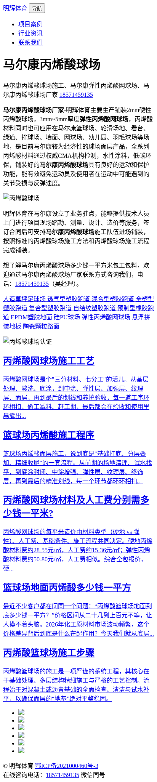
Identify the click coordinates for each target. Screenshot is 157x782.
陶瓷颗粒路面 (41, 326)
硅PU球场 (68, 317)
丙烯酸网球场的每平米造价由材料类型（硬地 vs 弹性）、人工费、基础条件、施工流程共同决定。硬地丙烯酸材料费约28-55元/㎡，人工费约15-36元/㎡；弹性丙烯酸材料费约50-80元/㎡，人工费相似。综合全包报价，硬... (77, 550)
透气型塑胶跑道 (69, 299)
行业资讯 (30, 33)
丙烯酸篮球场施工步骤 (49, 653)
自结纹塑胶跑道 (95, 308)
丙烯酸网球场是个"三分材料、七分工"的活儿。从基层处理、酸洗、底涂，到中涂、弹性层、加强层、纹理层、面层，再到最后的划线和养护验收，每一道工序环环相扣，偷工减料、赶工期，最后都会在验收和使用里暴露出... (76, 397)
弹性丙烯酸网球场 (107, 317)
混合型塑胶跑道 (113, 299)
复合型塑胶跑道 (51, 308)
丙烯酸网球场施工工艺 (49, 361)
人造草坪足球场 (25, 299)
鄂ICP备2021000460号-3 (66, 766)
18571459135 (76, 94)
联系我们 (30, 42)
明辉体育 (15, 8)
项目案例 (30, 24)
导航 (37, 8)
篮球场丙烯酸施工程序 (49, 435)
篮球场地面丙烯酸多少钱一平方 (67, 588)
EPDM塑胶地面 (32, 317)
